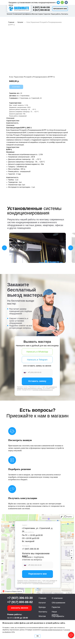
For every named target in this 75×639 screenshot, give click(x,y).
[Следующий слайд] (70, 247)
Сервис (40, 14)
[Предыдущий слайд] (4, 247)
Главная (11, 22)
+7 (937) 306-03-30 (30, 549)
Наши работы (56, 14)
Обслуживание (58, 603)
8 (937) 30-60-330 (41, 7)
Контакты (64, 14)
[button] (60, 8)
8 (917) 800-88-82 (41, 10)
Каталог (9, 14)
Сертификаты (26, 14)
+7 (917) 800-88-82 (20, 602)
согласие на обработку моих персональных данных (37, 387)
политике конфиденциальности (43, 390)
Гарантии (46, 14)
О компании (17, 14)
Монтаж (34, 14)
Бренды (42, 607)
